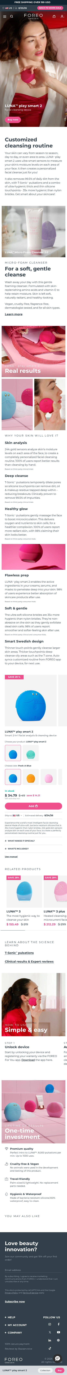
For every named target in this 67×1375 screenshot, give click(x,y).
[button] (57, 1358)
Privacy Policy (11, 1293)
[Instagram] (49, 1324)
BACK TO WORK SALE (50, 8)
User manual (11, 856)
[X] (49, 1332)
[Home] (33, 16)
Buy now (13, 119)
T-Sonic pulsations (19, 952)
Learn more (13, 314)
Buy (60, 1370)
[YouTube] (58, 1332)
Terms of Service (30, 1293)
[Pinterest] (58, 1340)
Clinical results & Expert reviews (29, 961)
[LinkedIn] (49, 1340)
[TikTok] (49, 1348)
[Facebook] (58, 1324)
